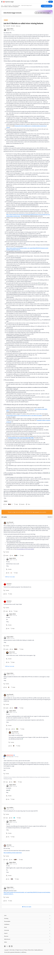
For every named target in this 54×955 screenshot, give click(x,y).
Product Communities (7, 5)
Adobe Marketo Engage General (26, 5)
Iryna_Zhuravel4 (10, 522)
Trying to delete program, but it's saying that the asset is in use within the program (24, 415)
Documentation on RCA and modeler (25, 549)
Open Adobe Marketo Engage (43, 12)
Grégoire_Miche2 (10, 28)
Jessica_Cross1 (12, 652)
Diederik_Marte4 (10, 755)
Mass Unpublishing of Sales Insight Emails (13, 852)
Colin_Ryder (9, 845)
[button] (46, 6)
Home (2, 5)
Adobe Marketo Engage (16, 5)
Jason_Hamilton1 (10, 807)
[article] (26, 539)
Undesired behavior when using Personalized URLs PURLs (21, 437)
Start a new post (36, 512)
